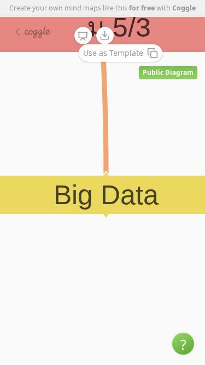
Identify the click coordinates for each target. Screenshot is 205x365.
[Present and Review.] (83, 36)
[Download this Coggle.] (105, 35)
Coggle (184, 8)
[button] (183, 344)
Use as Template (113, 53)
